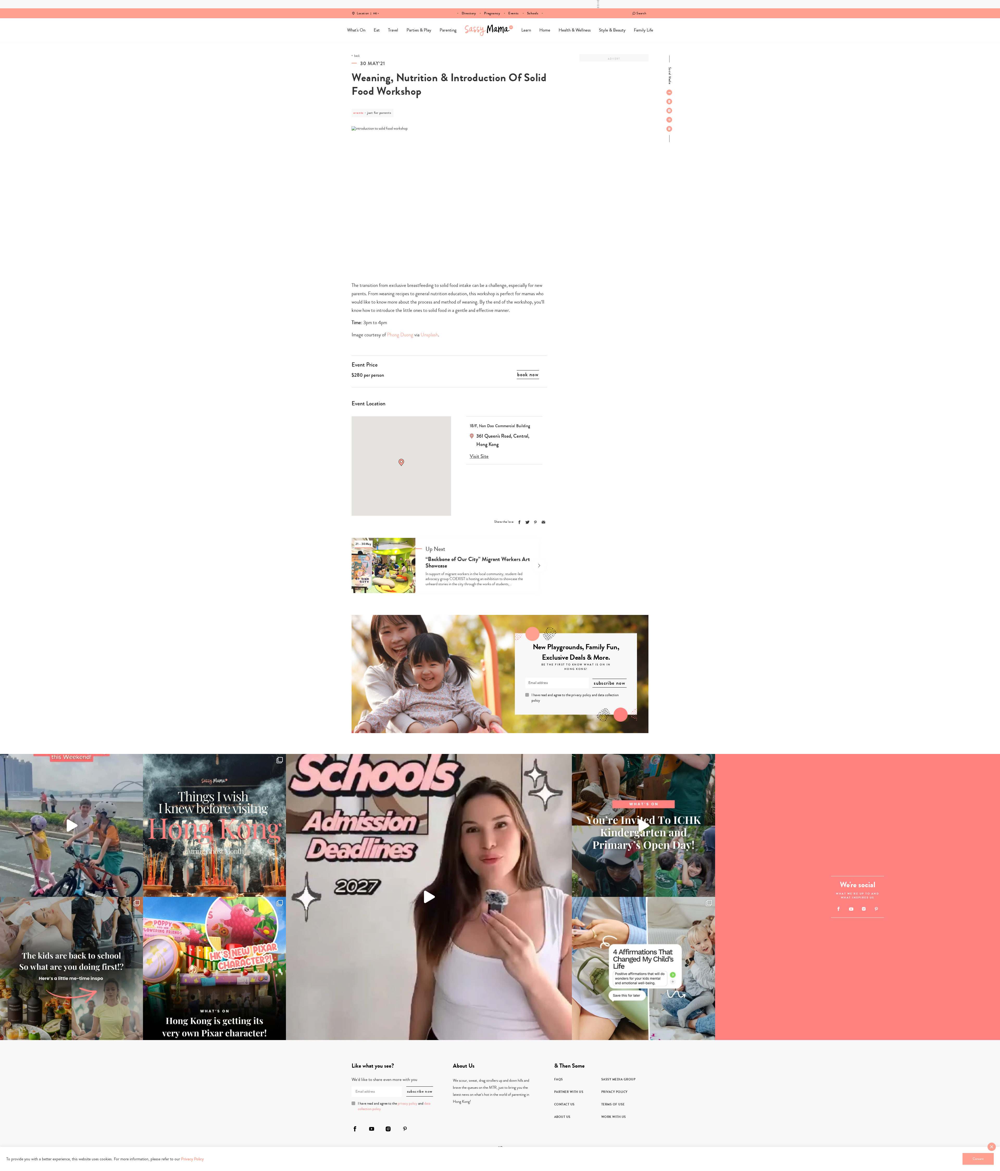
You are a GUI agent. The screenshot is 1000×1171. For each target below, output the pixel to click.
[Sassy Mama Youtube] (669, 101)
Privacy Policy (614, 1092)
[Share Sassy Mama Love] (543, 522)
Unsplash (429, 334)
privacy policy (581, 695)
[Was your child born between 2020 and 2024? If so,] (643, 825)
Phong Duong (400, 334)
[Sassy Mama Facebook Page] (669, 92)
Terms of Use (613, 1104)
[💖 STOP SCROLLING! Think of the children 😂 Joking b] (71, 825)
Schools (533, 13)
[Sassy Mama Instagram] (669, 110)
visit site (479, 456)
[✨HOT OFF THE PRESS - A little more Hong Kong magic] (214, 968)
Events (513, 13)
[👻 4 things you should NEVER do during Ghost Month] (214, 825)
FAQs (558, 1079)
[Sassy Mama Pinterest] (669, 119)
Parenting (448, 30)
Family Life (643, 30)
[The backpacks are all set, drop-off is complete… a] (71, 968)
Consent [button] (978, 1158)
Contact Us (564, 1104)
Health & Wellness (575, 30)
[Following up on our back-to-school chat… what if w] (643, 968)
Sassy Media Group (618, 1079)
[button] (401, 462)
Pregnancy (492, 13)
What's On (356, 30)
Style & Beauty (612, 30)
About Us (562, 1117)
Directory (469, 13)
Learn (526, 30)
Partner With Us (569, 1092)
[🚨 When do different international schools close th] (429, 897)
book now (528, 374)
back (357, 56)
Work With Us (613, 1117)
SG (375, 9)
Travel (393, 30)
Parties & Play (419, 30)
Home (489, 30)
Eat (377, 30)
